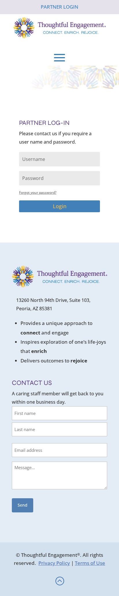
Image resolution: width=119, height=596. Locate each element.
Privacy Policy (54, 563)
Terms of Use (90, 563)
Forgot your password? (37, 192)
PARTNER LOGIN (59, 6)
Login (59, 206)
